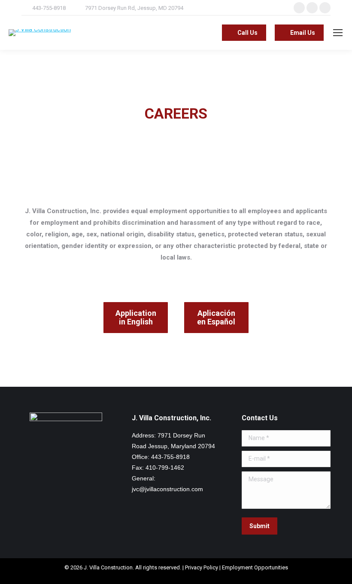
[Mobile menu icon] (337, 32)
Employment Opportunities (255, 567)
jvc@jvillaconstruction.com (167, 489)
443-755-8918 (49, 8)
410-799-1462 (165, 467)
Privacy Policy (201, 567)
